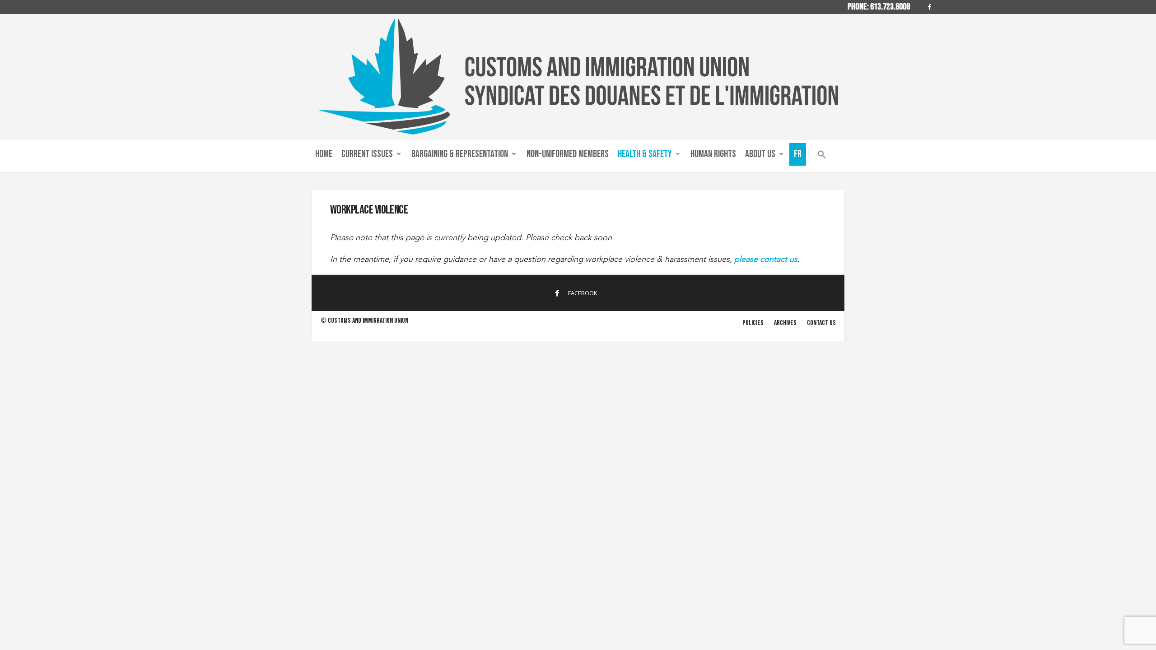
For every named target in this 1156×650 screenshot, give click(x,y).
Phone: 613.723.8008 (879, 6)
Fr (798, 154)
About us (760, 154)
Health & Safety (645, 154)
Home (323, 154)
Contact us (821, 323)
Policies (753, 323)
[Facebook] (929, 7)
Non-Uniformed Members (568, 154)
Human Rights (713, 154)
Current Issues (367, 154)
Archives (785, 323)
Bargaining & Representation (459, 154)
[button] (822, 156)
